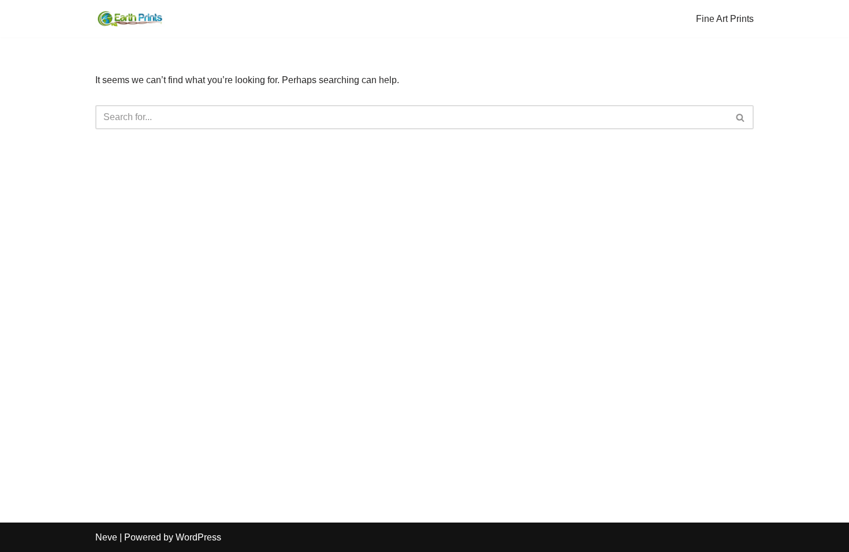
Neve (106, 537)
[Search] (741, 117)
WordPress (198, 537)
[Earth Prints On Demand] (130, 18)
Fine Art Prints (725, 19)
